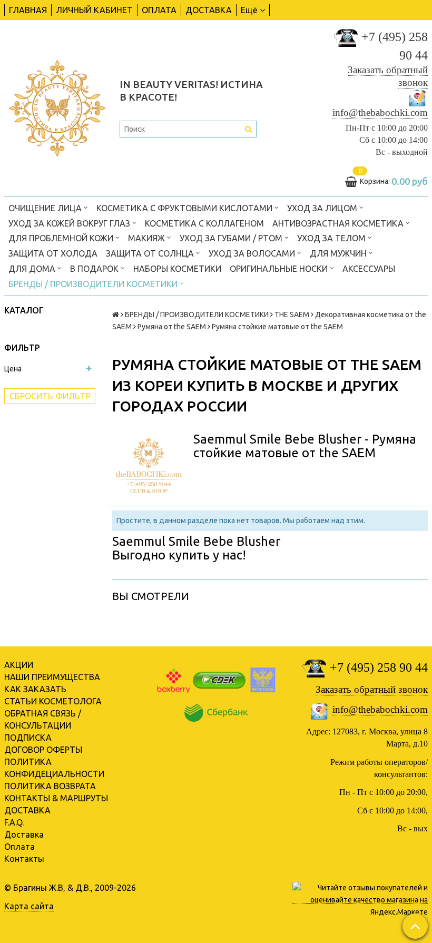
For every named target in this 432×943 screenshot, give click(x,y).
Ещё (249, 10)
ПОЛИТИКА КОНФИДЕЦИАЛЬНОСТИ (54, 768)
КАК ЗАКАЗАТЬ (35, 689)
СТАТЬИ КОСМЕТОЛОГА (53, 701)
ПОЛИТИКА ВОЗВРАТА (50, 786)
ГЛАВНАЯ (28, 10)
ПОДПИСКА (28, 737)
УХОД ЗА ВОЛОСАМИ (253, 253)
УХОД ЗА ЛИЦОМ (323, 208)
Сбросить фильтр (50, 396)
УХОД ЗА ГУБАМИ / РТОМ (232, 238)
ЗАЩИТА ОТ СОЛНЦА (151, 253)
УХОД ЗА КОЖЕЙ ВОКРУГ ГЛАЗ (70, 223)
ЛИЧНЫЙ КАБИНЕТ (94, 10)
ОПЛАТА (159, 10)
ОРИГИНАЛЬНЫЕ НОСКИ (280, 268)
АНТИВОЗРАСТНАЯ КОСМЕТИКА (339, 223)
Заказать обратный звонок (372, 689)
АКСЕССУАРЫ (368, 268)
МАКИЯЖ (147, 238)
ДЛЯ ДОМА (32, 268)
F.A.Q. (14, 822)
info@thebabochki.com (380, 112)
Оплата (19, 846)
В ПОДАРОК (95, 268)
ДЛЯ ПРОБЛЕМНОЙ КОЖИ (61, 238)
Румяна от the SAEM (172, 326)
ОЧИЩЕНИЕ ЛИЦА (46, 208)
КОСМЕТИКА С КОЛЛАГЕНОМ (204, 223)
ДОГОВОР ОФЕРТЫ (43, 749)
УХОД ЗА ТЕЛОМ (332, 238)
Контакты (24, 858)
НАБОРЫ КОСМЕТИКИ (177, 268)
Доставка (24, 834)
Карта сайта (29, 906)
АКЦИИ (18, 665)
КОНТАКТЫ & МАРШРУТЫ (56, 798)
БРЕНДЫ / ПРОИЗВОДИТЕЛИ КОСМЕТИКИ (94, 284)
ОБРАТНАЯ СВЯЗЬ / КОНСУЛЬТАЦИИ (42, 719)
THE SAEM (291, 314)
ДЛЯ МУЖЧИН (339, 253)
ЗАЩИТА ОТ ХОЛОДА (52, 253)
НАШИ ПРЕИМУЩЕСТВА (52, 677)
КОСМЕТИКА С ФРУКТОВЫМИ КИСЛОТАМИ (185, 208)
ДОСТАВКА (208, 10)
